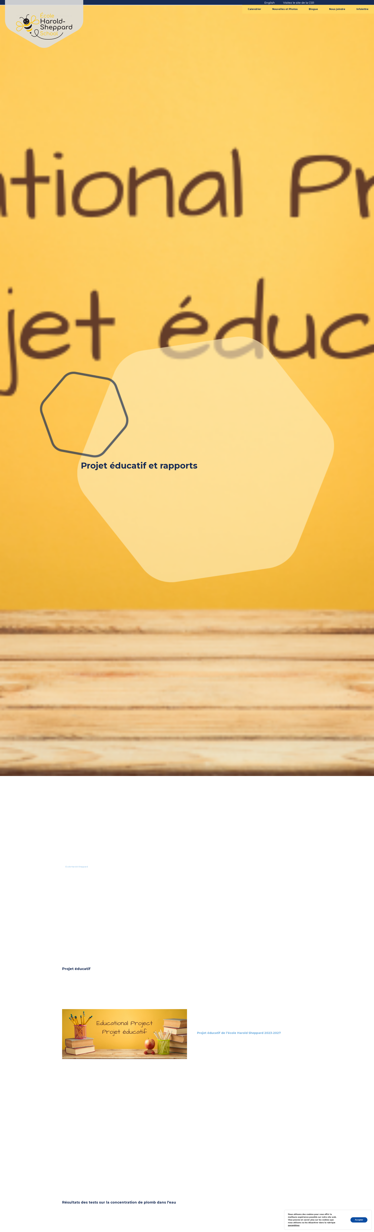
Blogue (313, 9)
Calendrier (254, 9)
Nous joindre (337, 9)
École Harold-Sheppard (76, 867)
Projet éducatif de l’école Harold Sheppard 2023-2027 (239, 1033)
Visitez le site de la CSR (298, 2)
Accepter (359, 1219)
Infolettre (362, 9)
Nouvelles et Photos (285, 9)
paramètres (293, 1225)
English (269, 2)
